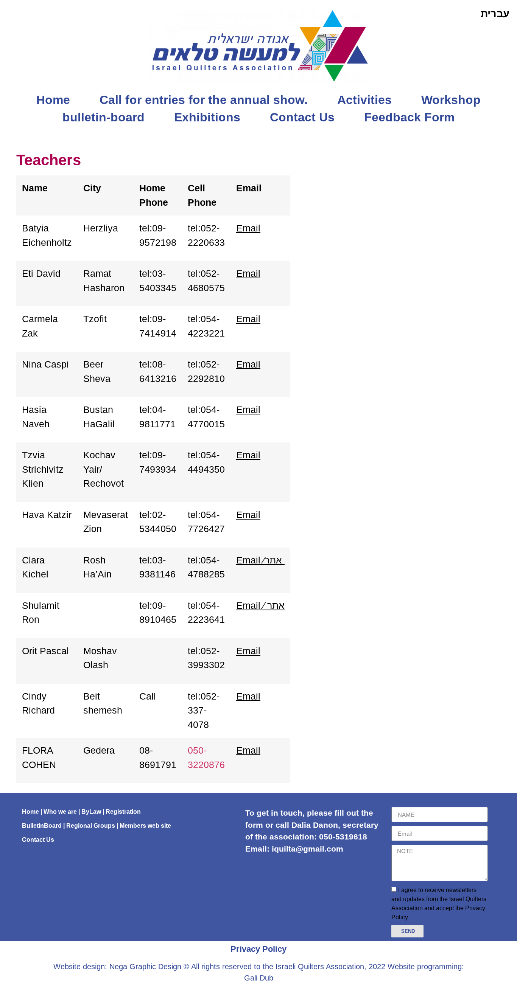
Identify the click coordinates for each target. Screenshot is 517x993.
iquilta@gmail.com (307, 848)
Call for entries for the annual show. (204, 100)
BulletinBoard (42, 825)
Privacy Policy (258, 949)
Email (248, 228)
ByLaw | (93, 811)
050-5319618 (343, 836)
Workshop (451, 100)
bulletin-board (103, 117)
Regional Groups (90, 825)
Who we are (60, 811)
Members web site (145, 825)
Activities (364, 100)
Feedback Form (409, 117)
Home (53, 100)
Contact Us (302, 117)
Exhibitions (207, 117)
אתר (273, 560)
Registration (123, 811)
